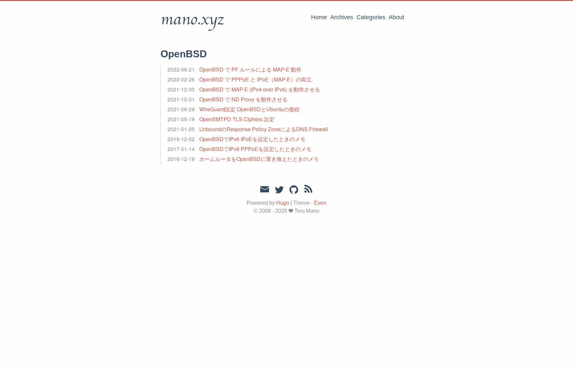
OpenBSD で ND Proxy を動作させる (243, 99)
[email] (265, 189)
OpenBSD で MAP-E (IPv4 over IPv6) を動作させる (259, 89)
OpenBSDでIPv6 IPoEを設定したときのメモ (252, 139)
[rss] (308, 190)
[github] (294, 190)
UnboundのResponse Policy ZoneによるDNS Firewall (263, 129)
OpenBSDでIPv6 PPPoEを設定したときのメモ (255, 149)
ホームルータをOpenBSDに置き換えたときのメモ (259, 159)
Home (319, 17)
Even (320, 203)
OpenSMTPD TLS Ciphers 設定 (236, 119)
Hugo (282, 203)
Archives (341, 17)
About (396, 17)
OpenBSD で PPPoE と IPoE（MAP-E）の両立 (255, 79)
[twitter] (279, 190)
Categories (370, 17)
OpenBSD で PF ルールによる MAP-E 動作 (250, 69)
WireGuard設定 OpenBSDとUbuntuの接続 (249, 109)
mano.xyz (192, 19)
